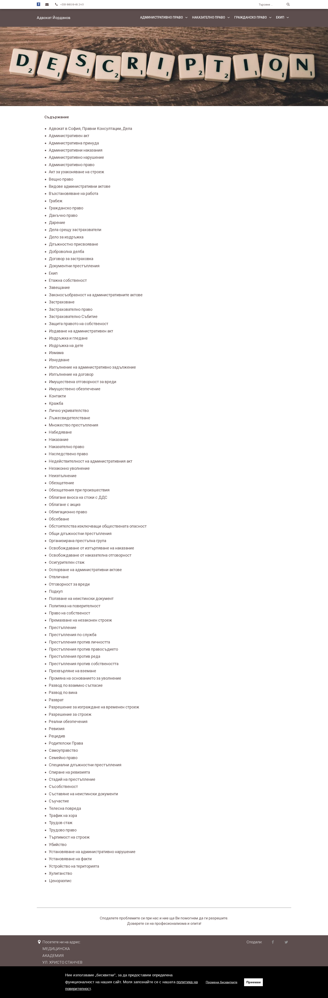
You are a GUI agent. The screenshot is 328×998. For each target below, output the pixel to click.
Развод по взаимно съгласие (76, 685)
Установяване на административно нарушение (92, 851)
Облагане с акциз (65, 504)
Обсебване (59, 519)
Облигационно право (68, 511)
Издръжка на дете (66, 345)
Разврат (56, 699)
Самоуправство (63, 750)
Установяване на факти (70, 858)
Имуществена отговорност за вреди (82, 381)
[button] (53, 17)
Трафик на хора (63, 815)
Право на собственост (69, 613)
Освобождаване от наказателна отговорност (90, 555)
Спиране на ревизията (69, 772)
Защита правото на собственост (78, 323)
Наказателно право (208, 17)
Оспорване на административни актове (85, 569)
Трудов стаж (61, 822)
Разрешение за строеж (70, 714)
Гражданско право (250, 17)
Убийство (57, 844)
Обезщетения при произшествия (79, 490)
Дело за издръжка (66, 237)
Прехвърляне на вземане (72, 670)
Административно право (161, 17)
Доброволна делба (66, 251)
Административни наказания (75, 150)
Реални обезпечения (68, 721)
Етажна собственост (68, 280)
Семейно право (63, 757)
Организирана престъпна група (77, 540)
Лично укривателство (69, 410)
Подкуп (56, 591)
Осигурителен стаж (67, 562)
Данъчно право (63, 215)
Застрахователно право (70, 309)
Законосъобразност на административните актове (96, 294)
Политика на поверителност (74, 605)
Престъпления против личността (79, 642)
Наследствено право (68, 453)
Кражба (56, 403)
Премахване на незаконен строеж (80, 620)
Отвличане (59, 576)
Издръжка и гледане (68, 338)
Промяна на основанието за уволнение (85, 678)
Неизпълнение (63, 475)
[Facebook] (38, 4)
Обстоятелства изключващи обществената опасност (98, 526)
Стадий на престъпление (72, 779)
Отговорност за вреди (69, 584)
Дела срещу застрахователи (75, 229)
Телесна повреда (65, 808)
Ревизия (56, 728)
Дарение (57, 222)
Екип (280, 17)
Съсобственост (63, 786)
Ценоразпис (60, 880)
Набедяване (60, 432)
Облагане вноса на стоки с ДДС (78, 497)
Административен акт (69, 135)
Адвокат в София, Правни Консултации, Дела (90, 128)
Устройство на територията (74, 866)
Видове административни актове (79, 186)
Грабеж (55, 200)
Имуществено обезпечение (74, 388)
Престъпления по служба (72, 634)
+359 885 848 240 (72, 4)
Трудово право (63, 830)
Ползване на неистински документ (81, 598)
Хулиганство (60, 873)
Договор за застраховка (71, 258)
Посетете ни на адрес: (61, 942)
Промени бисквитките (221, 982)
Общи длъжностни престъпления (80, 533)
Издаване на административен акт (81, 331)
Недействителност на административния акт (90, 461)
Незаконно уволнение (69, 468)
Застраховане (62, 302)
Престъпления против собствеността (83, 663)
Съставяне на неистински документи (83, 793)
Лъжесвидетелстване (69, 417)
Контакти (57, 396)
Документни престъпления (74, 265)
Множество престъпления (73, 425)
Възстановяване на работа (73, 193)
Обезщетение (61, 482)
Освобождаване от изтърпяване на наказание (91, 548)
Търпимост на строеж (69, 837)
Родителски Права (66, 743)
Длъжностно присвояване (73, 244)
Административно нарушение (76, 157)
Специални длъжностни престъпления (85, 764)
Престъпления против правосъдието (83, 649)
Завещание (59, 287)
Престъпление (62, 627)
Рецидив (57, 736)
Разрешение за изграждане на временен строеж (94, 707)
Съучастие (59, 801)
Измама (56, 352)
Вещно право (61, 179)
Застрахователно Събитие (73, 316)
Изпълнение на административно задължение (92, 367)
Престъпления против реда (74, 656)
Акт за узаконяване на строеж (76, 171)
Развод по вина (63, 692)
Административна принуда (74, 143)
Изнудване (59, 359)
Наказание (59, 439)
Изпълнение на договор (71, 374)
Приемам (253, 982)
